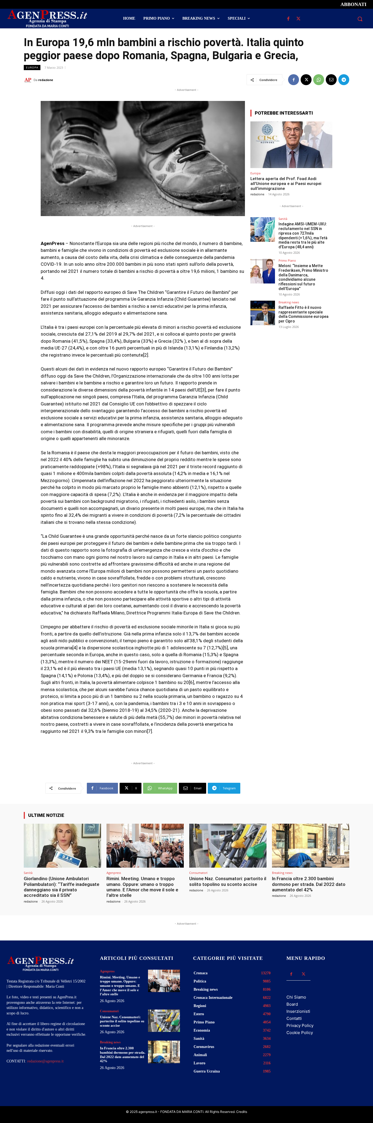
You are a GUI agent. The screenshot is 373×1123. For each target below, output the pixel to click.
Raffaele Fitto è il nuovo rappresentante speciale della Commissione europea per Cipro (303, 314)
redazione (45, 80)
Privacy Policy (299, 1025)
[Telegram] (343, 79)
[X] (298, 19)
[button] (359, 18)
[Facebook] (288, 19)
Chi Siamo (296, 997)
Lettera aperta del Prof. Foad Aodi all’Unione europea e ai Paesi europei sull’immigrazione (285, 183)
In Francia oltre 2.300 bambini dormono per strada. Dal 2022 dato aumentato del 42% (308, 884)
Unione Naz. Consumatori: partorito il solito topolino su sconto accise (227, 881)
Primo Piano (287, 260)
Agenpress (113, 872)
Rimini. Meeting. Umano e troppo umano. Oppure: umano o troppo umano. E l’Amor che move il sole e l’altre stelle (142, 887)
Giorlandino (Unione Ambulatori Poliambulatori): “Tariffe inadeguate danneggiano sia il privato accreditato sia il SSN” (61, 887)
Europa (32, 67)
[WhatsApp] (318, 79)
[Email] (331, 79)
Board (292, 1004)
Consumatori (198, 872)
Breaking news (289, 302)
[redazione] (29, 80)
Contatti (294, 1018)
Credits (241, 1112)
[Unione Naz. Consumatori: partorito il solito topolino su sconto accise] (228, 846)
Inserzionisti (298, 1011)
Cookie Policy (299, 1032)
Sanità (283, 218)
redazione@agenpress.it (45, 1061)
